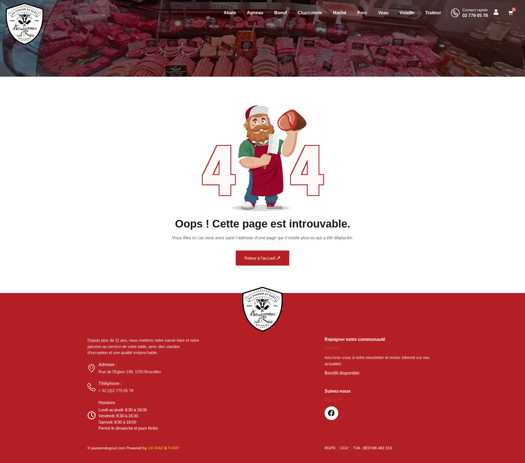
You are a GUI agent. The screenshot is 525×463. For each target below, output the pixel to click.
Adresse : (107, 364)
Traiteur (433, 12)
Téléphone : (110, 383)
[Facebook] (331, 413)
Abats (230, 12)
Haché (339, 12)
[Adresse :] (92, 368)
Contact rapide (475, 10)
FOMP (173, 448)
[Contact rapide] (455, 12)
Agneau (255, 12)
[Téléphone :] (92, 387)
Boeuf (280, 12)
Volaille (406, 12)
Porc (362, 12)
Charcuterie (310, 12)
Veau (383, 12)
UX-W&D (155, 448)
